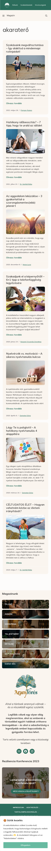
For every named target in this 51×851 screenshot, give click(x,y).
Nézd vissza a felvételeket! (26, 791)
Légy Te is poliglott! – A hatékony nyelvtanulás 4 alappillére (21, 431)
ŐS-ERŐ (8, 604)
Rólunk (15, 5)
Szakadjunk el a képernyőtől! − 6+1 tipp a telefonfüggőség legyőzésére (25, 280)
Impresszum (18, 807)
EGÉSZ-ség (10, 664)
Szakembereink (26, 5)
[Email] (19, 751)
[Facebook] (25, 751)
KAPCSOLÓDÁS (12, 654)
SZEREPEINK (10, 624)
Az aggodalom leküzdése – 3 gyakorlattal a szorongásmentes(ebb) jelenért (24, 200)
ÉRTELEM (9, 644)
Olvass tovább (14, 103)
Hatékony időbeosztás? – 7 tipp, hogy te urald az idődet (24, 123)
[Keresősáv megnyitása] (46, 15)
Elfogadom (25, 845)
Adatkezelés (32, 807)
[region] (25, 833)
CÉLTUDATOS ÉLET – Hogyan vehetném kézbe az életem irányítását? (25, 508)
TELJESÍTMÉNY (12, 634)
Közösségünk (40, 5)
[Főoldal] (7, 5)
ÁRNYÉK (9, 614)
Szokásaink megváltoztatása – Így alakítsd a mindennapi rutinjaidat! (24, 48)
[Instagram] (32, 751)
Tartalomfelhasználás (25, 812)
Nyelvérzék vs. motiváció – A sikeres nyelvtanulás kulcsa (24, 355)
